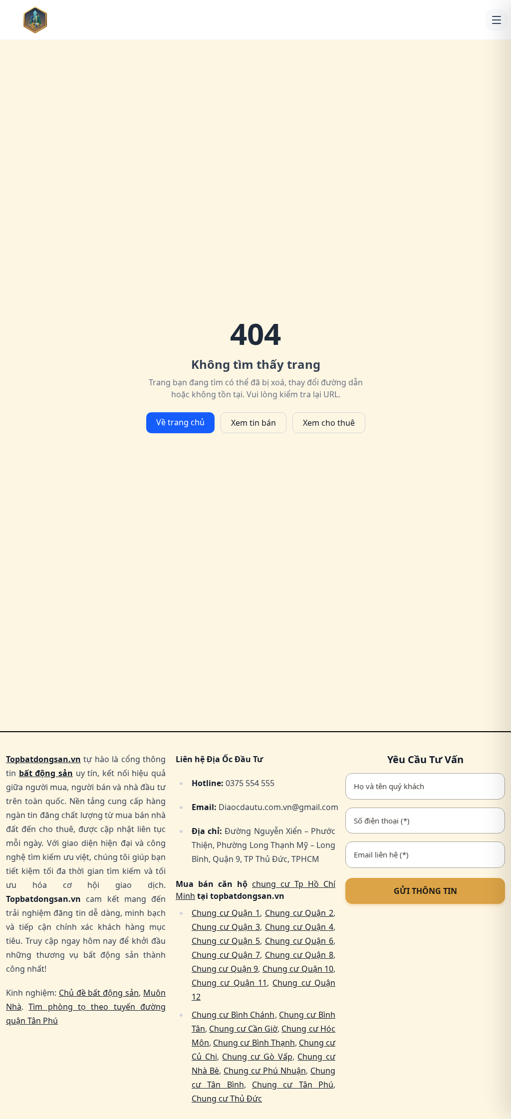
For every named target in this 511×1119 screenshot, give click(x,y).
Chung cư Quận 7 (226, 954)
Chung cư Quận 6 (299, 940)
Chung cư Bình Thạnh (254, 1042)
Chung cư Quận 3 (226, 926)
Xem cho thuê (329, 422)
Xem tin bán (253, 422)
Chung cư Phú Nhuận (265, 1070)
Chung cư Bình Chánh (233, 1014)
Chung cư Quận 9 (225, 968)
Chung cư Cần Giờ (243, 1028)
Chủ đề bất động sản (99, 992)
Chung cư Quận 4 (299, 926)
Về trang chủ (180, 422)
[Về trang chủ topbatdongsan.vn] (50, 19)
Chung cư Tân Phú (292, 1084)
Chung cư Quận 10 (297, 968)
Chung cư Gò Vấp (257, 1056)
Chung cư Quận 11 (229, 982)
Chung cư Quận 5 (226, 940)
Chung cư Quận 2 (299, 912)
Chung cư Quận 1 (226, 912)
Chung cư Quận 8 (299, 954)
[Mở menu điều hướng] (496, 19)
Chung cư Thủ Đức (227, 1098)
